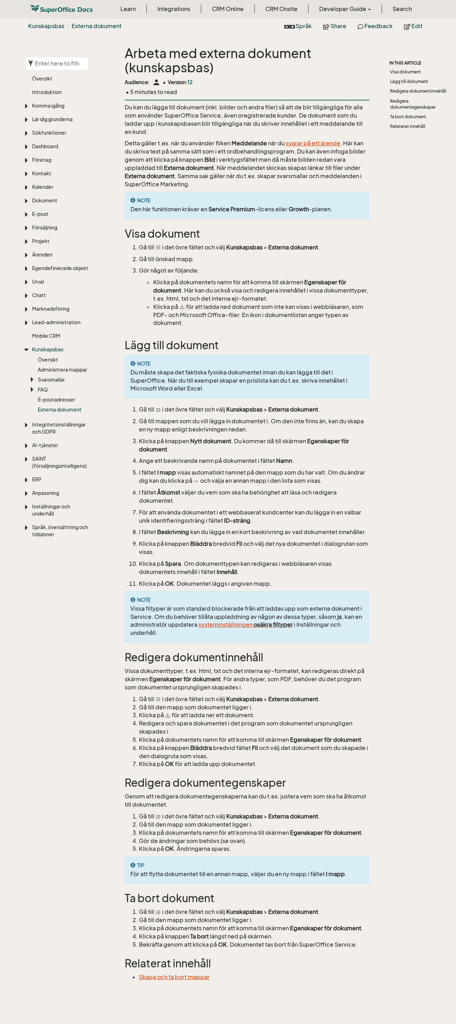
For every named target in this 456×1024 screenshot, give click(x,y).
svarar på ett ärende (313, 143)
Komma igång (48, 106)
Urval (38, 282)
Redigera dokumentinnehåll (418, 91)
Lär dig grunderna (52, 119)
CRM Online (228, 8)
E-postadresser (56, 400)
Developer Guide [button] (343, 8)
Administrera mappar (62, 370)
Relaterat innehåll (407, 126)
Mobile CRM (46, 336)
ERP (36, 479)
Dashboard (45, 146)
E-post (40, 214)
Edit (416, 26)
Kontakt (41, 173)
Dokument (44, 200)
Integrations (173, 8)
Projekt (41, 241)
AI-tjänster (45, 445)
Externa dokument (96, 26)
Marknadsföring (50, 309)
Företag (41, 160)
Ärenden (42, 255)
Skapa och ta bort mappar (174, 977)
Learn (128, 8)
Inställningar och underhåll (51, 510)
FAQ (43, 390)
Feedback (378, 26)
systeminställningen (245, 624)
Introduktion (47, 92)
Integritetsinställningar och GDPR (59, 428)
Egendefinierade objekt (60, 268)
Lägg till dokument (409, 81)
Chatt (39, 295)
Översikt (42, 79)
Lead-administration (56, 322)
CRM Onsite (281, 8)
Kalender (42, 187)
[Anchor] (120, 234)
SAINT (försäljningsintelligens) (59, 462)
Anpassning (45, 493)
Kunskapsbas (46, 26)
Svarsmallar (51, 380)
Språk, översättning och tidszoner (60, 530)
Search (402, 8)
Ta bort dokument (408, 116)
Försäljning (44, 227)
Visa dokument (405, 71)
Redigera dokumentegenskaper (413, 104)
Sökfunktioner (49, 133)
